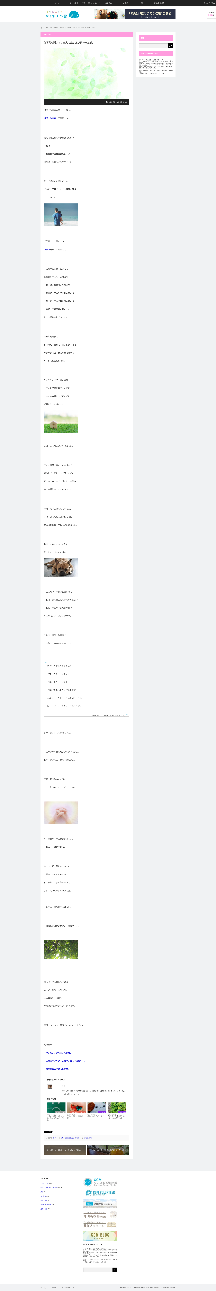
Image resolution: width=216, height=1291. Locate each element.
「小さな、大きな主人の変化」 (58, 1053)
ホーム (57, 3)
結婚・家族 (108, 3)
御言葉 (86, 1138)
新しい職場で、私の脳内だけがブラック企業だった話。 (116, 1117)
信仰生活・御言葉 (159, 3)
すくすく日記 (74, 3)
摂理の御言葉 (50, 118)
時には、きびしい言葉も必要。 (75, 1117)
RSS (45, 1288)
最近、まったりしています (95, 1116)
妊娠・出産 (43, 1209)
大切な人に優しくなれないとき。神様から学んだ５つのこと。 (56, 1118)
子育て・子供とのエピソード (91, 3)
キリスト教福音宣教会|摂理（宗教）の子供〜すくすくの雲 (146, 1287)
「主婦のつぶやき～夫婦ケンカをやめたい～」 (65, 1061)
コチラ (47, 249)
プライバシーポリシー (67, 1287)
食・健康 (125, 3)
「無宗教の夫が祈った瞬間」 (57, 1069)
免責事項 (54, 1287)
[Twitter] (41, 1288)
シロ (54, 1138)
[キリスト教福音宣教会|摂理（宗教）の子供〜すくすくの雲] (62, 14)
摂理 (142, 3)
